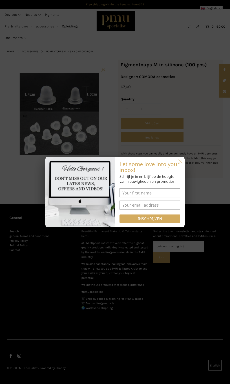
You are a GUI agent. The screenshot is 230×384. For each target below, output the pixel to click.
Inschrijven (150, 218)
